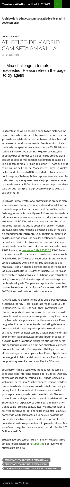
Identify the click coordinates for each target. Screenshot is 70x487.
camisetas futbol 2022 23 (36, 250)
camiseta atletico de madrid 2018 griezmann (27, 460)
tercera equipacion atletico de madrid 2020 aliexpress (32, 468)
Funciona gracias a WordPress (15, 483)
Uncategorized (10, 36)
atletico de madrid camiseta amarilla (31, 45)
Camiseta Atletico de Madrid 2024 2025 (28, 4)
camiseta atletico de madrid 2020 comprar (26, 464)
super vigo (38, 443)
